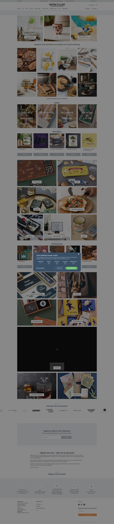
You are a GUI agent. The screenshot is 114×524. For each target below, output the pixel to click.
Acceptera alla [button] (71, 268)
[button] (40, 268)
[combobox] (78, 254)
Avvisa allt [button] (59, 268)
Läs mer (67, 258)
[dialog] (57, 262)
